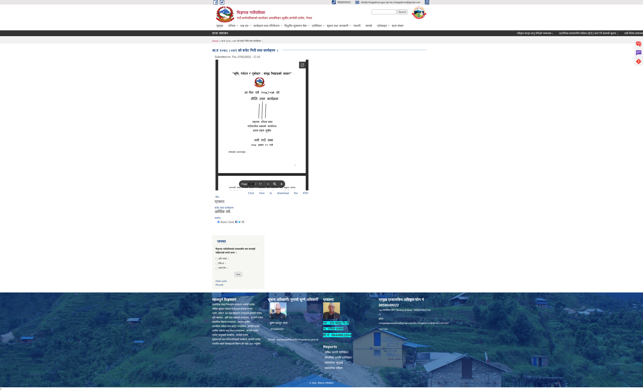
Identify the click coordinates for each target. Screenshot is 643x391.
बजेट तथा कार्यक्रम (224, 207)
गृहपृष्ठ (219, 25)
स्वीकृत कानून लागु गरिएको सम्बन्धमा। (512, 33)
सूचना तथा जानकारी (337, 25)
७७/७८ (218, 217)
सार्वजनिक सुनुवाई (334, 362)
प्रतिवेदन (317, 25)
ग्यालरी (357, 25)
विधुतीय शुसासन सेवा (295, 25)
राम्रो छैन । (223, 267)
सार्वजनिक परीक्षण (333, 368)
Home (215, 41)
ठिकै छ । (222, 263)
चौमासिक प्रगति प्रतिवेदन (338, 357)
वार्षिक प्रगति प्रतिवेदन (336, 352)
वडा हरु (244, 25)
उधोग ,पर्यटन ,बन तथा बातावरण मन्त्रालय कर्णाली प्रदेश (237, 313)
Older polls (221, 281)
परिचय (231, 25)
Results (219, 284)
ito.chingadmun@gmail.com (429, 323)
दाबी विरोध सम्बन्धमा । (612, 33)
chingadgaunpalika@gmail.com (396, 323)
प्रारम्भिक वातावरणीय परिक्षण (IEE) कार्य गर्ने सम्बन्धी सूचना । (566, 33)
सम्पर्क (369, 25)
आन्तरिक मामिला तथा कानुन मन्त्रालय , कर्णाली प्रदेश (236, 326)
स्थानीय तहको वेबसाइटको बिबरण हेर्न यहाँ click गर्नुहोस (236, 343)
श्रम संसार (398, 25)
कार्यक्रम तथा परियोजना (266, 25)
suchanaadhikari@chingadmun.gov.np (297, 339)
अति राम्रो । (223, 258)
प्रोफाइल (382, 25)
